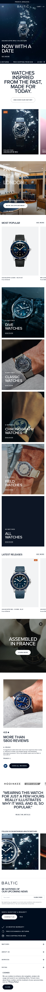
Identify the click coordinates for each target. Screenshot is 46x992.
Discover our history (23, 100)
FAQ (21, 917)
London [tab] (13, 182)
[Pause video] (41, 624)
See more (40, 223)
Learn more (8, 211)
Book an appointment (15, 206)
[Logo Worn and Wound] (33, 784)
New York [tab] (15, 175)
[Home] (23, 6)
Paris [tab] (9, 169)
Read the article (23, 815)
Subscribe (38, 897)
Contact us (9, 917)
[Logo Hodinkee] (12, 784)
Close (7, 987)
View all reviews (19, 766)
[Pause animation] (44, 62)
